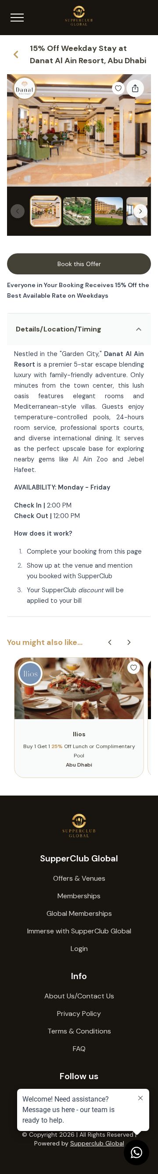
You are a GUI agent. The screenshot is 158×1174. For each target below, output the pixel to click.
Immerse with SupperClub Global (79, 931)
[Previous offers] (110, 642)
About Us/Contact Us (79, 996)
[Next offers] (129, 642)
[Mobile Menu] (17, 17)
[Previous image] (18, 211)
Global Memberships (79, 913)
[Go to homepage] (79, 825)
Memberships (79, 895)
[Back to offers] (16, 54)
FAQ (79, 1048)
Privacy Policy (79, 1013)
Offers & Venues (79, 878)
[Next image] (140, 211)
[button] (79, 329)
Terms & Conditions (79, 1031)
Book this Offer (79, 264)
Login (79, 948)
